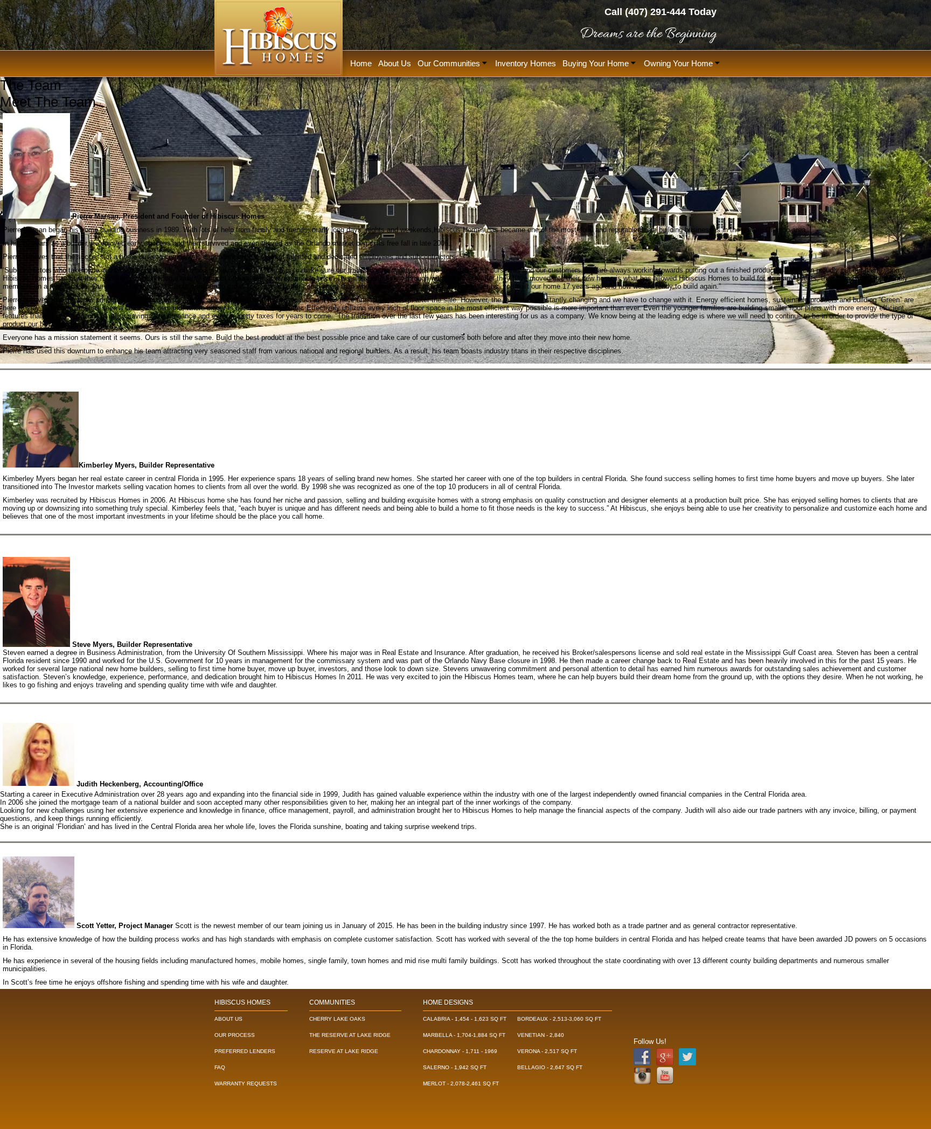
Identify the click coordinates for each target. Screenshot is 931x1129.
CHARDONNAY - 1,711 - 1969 (460, 1051)
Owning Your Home (679, 63)
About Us (394, 63)
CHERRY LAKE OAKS (337, 1019)
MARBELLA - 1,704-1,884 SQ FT (464, 1035)
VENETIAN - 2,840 (540, 1035)
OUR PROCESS (234, 1035)
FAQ (219, 1067)
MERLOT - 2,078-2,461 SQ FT (461, 1083)
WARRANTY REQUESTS (245, 1083)
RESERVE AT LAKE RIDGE (343, 1051)
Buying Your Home (596, 63)
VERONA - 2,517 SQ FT (547, 1051)
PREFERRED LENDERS (244, 1051)
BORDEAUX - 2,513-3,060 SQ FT (559, 1019)
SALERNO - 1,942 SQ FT (455, 1067)
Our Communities (450, 63)
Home (361, 63)
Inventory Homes (525, 63)
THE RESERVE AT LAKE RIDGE (350, 1035)
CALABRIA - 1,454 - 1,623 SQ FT (464, 1019)
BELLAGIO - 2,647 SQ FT (549, 1067)
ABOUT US (228, 1019)
